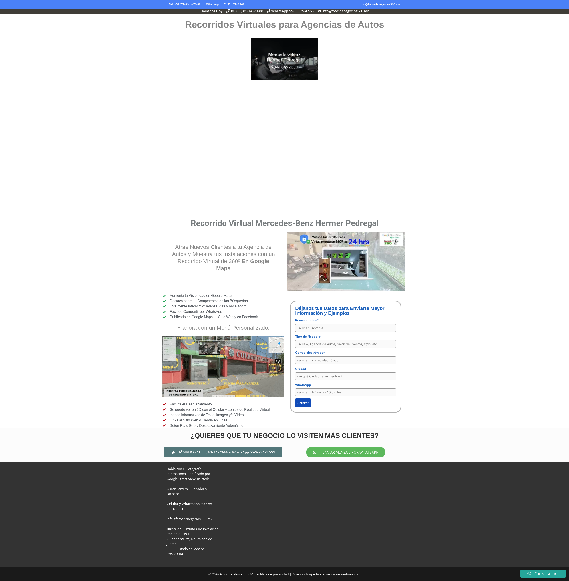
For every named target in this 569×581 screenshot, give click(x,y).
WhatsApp (303, 385)
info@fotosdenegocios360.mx (380, 4)
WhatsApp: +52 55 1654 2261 (225, 4)
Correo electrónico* (310, 352)
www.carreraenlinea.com (342, 574)
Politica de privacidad (273, 574)
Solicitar (303, 403)
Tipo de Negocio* (308, 336)
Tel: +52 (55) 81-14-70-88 (184, 4)
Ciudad (300, 369)
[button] (223, 452)
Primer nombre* (306, 320)
